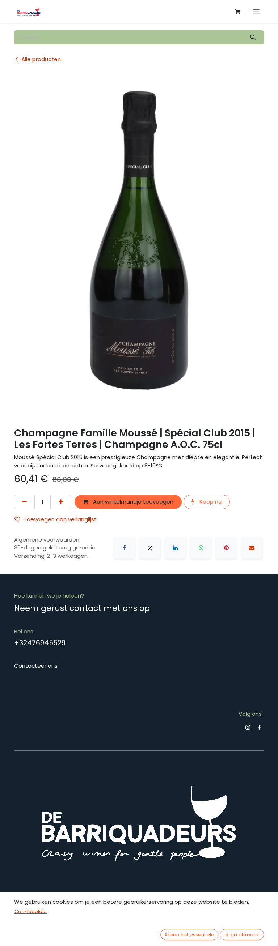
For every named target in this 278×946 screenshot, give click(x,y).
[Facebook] (124, 548)
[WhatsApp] (201, 548)
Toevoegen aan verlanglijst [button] (60, 519)
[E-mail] (252, 548)
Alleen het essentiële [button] (189, 934)
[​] (248, 727)
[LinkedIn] (175, 548)
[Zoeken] (253, 37)
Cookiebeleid (30, 911)
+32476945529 (40, 643)
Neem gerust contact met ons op (82, 608)
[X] (150, 548)
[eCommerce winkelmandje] (238, 11)
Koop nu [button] (210, 501)
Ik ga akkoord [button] (242, 934)
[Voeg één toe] (60, 502)
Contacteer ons (36, 665)
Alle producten (41, 59)
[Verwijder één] (24, 502)
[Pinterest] (226, 548)
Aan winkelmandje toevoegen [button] (132, 501)
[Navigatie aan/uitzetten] (256, 11)
